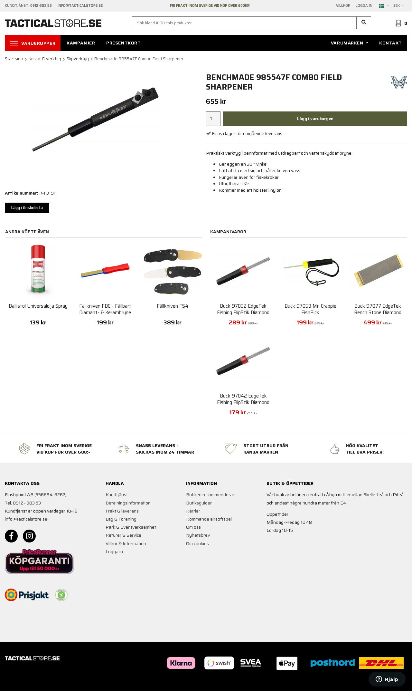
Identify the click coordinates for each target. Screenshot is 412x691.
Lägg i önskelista (27, 207)
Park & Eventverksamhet (131, 527)
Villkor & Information (126, 543)
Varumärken (347, 42)
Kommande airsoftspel (209, 519)
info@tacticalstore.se (26, 519)
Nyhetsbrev (198, 535)
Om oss (193, 527)
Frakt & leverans (122, 510)
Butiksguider (199, 502)
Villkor (343, 5)
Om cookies (197, 543)
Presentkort (123, 42)
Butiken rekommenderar (210, 494)
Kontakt (390, 42)
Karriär (193, 510)
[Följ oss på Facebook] (11, 536)
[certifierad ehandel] (61, 595)
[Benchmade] (399, 81)
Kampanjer (81, 42)
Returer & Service (123, 535)
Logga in (364, 5)
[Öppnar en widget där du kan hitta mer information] (387, 680)
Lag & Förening (121, 519)
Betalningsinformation (128, 502)
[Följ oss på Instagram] (29, 536)
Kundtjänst (117, 494)
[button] (364, 22)
